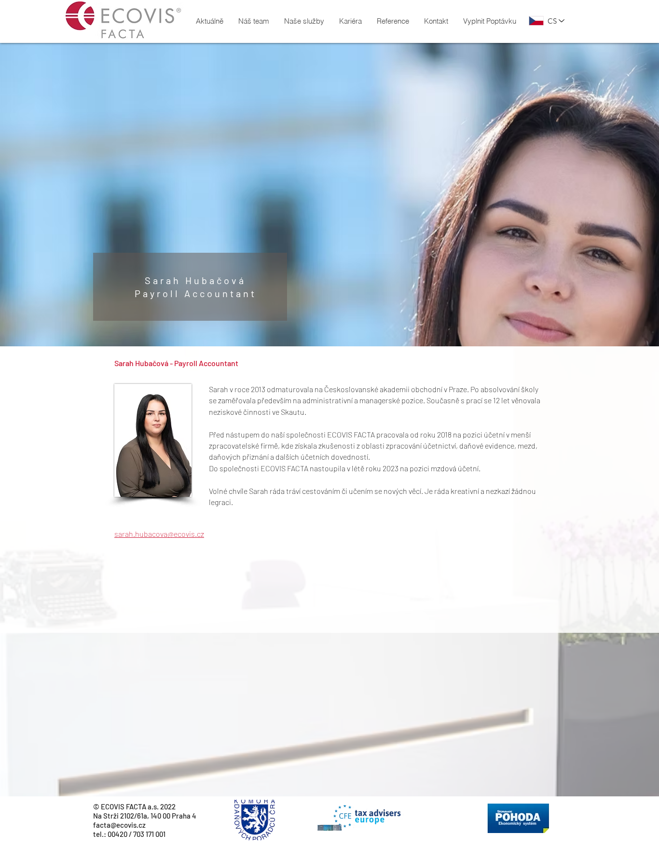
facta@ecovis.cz (119, 824)
